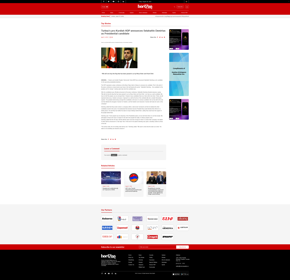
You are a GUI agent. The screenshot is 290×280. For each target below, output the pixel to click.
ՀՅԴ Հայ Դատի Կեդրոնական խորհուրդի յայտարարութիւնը (133, 190)
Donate (104, 6)
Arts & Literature (143, 12)
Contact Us (131, 264)
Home (103, 12)
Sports (174, 12)
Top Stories (141, 257)
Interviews (164, 12)
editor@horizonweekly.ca (182, 266)
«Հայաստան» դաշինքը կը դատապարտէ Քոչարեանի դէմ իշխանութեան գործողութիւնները (174, 16)
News (111, 12)
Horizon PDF (184, 12)
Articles (154, 12)
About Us (130, 257)
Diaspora (141, 264)
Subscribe (180, 6)
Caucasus (151, 260)
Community (121, 12)
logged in (114, 155)
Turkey (150, 257)
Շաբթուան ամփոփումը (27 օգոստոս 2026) (110, 189)
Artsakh (141, 262)
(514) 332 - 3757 (180, 263)
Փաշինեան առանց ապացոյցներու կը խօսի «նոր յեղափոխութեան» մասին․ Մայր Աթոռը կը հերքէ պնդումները (156, 191)
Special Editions (153, 262)
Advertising (131, 260)
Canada (151, 255)
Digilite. (153, 273)
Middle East (142, 267)
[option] (183, 16)
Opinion (132, 12)
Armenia (141, 260)
